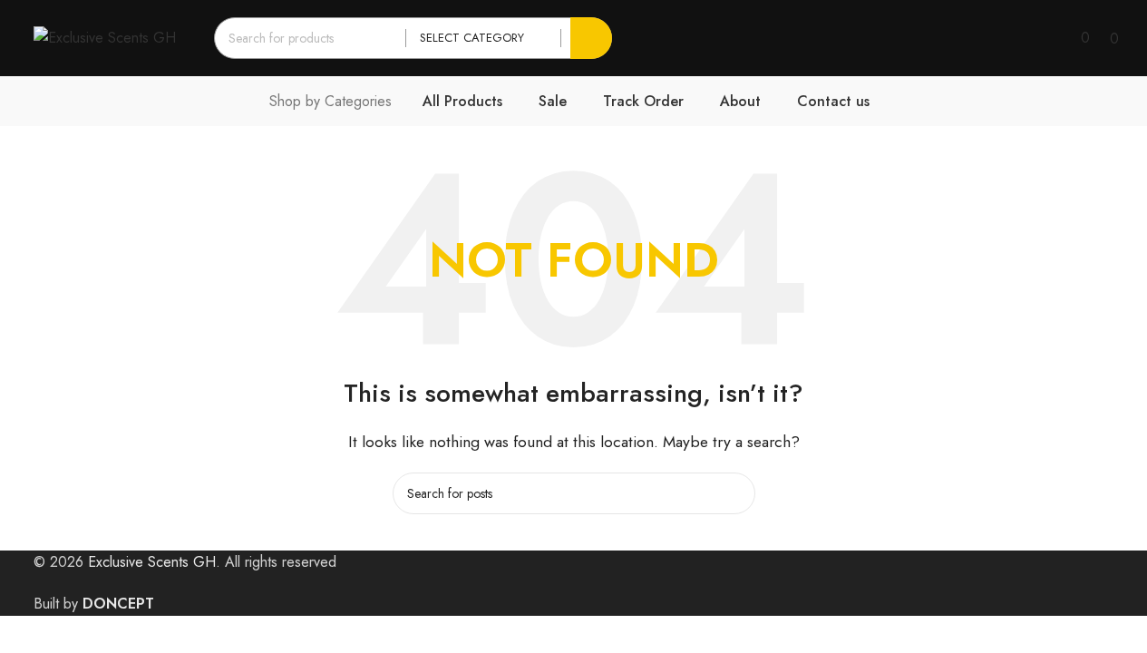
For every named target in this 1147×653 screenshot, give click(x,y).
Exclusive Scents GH (152, 561)
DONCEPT (118, 603)
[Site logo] (105, 36)
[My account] (1055, 37)
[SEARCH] (591, 38)
